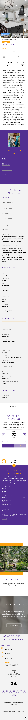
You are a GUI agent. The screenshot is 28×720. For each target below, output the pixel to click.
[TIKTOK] (17, 691)
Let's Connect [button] (14, 625)
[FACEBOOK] (3, 691)
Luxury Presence (14, 704)
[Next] (24, 434)
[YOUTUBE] (14, 691)
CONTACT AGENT (14, 179)
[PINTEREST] (24, 691)
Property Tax (5, 500)
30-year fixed (5, 493)
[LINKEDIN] (10, 691)
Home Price (5, 487)
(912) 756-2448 (8, 658)
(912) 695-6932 (6, 165)
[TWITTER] (21, 691)
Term (3, 491)
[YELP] (12, 695)
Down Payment (6, 496)
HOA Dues (4, 509)
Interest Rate (5, 504)
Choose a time (6, 442)
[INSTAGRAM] (7, 691)
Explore (14, 590)
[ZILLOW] (15, 695)
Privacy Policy (20, 711)
